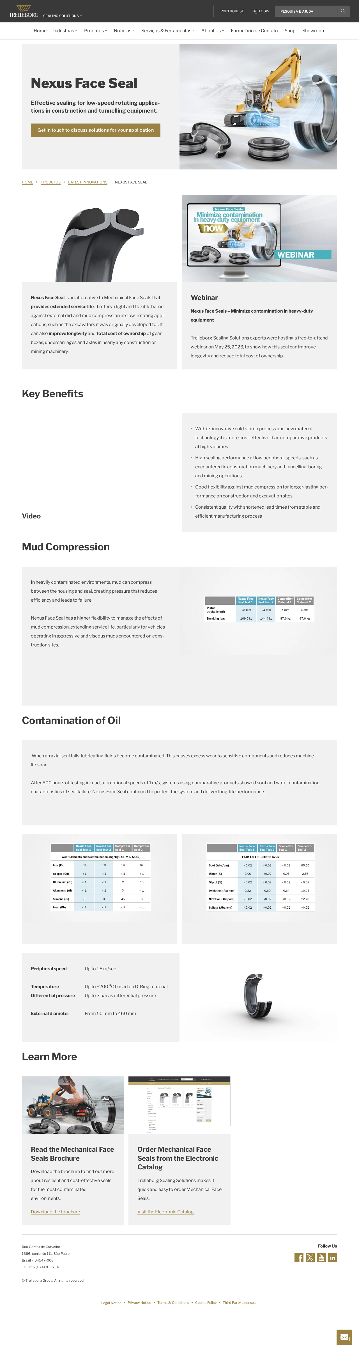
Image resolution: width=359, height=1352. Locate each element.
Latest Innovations (87, 182)
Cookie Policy (206, 1303)
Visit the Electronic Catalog (165, 1211)
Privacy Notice (139, 1303)
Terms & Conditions (173, 1303)
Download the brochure (55, 1211)
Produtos (51, 182)
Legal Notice (111, 1303)
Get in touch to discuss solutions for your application (96, 130)
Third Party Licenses (239, 1303)
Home (27, 182)
